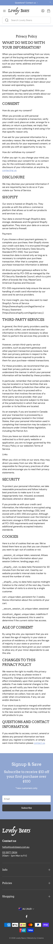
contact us (39, 743)
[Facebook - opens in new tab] (26, 916)
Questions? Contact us (25, 3)
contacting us (9, 170)
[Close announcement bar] (50, 2)
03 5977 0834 (9, 852)
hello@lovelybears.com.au (15, 847)
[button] (26, 20)
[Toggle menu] (4, 11)
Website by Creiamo (35, 938)
